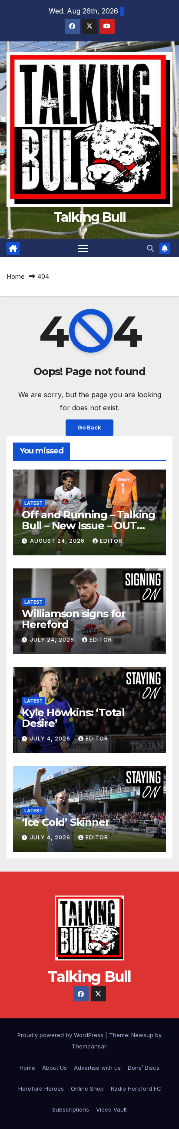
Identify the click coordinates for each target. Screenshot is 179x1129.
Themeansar (89, 1046)
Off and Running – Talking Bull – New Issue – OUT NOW (88, 525)
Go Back (89, 427)
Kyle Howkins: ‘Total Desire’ (73, 718)
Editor (111, 540)
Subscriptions (70, 1109)
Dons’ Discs (143, 1067)
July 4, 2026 (51, 738)
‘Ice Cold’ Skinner (65, 822)
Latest (33, 503)
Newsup (142, 1034)
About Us (54, 1067)
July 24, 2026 (53, 639)
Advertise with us (97, 1067)
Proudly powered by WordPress (61, 1034)
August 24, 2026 (58, 540)
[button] (150, 248)
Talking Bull (89, 217)
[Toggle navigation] (83, 248)
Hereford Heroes (41, 1088)
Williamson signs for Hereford (74, 619)
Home (16, 276)
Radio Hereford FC (136, 1088)
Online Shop (87, 1088)
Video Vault (111, 1109)
